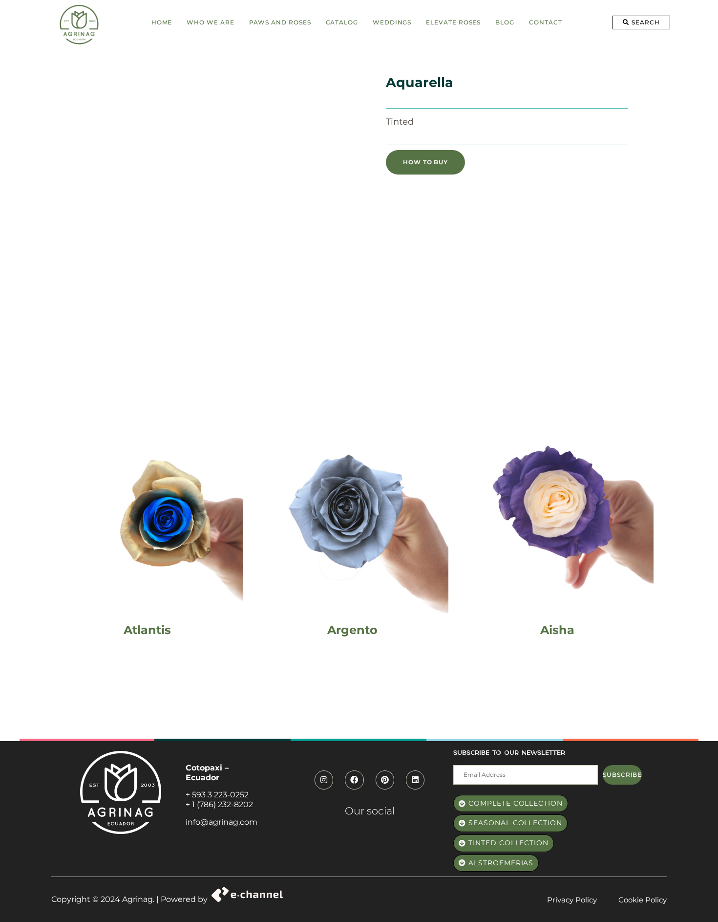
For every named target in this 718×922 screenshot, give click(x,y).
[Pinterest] (385, 779)
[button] (641, 22)
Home (161, 22)
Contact (545, 22)
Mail (460, 759)
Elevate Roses (453, 22)
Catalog (342, 22)
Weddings (392, 22)
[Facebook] (354, 779)
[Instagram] (324, 779)
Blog (504, 22)
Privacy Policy (572, 899)
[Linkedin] (415, 779)
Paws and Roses (280, 22)
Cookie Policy (642, 899)
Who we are (210, 22)
